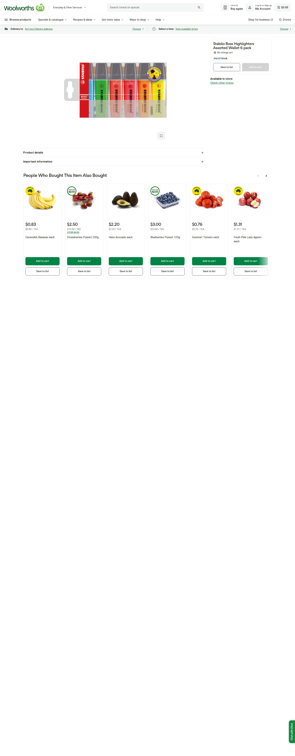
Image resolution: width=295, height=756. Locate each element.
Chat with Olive (292, 731)
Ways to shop (138, 19)
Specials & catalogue (51, 19)
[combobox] (155, 7)
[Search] (199, 7)
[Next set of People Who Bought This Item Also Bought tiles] (266, 176)
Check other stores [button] (222, 83)
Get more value (111, 19)
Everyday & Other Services (67, 7)
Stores (287, 19)
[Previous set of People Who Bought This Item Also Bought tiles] (258, 176)
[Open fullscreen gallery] (161, 136)
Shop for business (259, 19)
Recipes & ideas (82, 19)
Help (158, 19)
